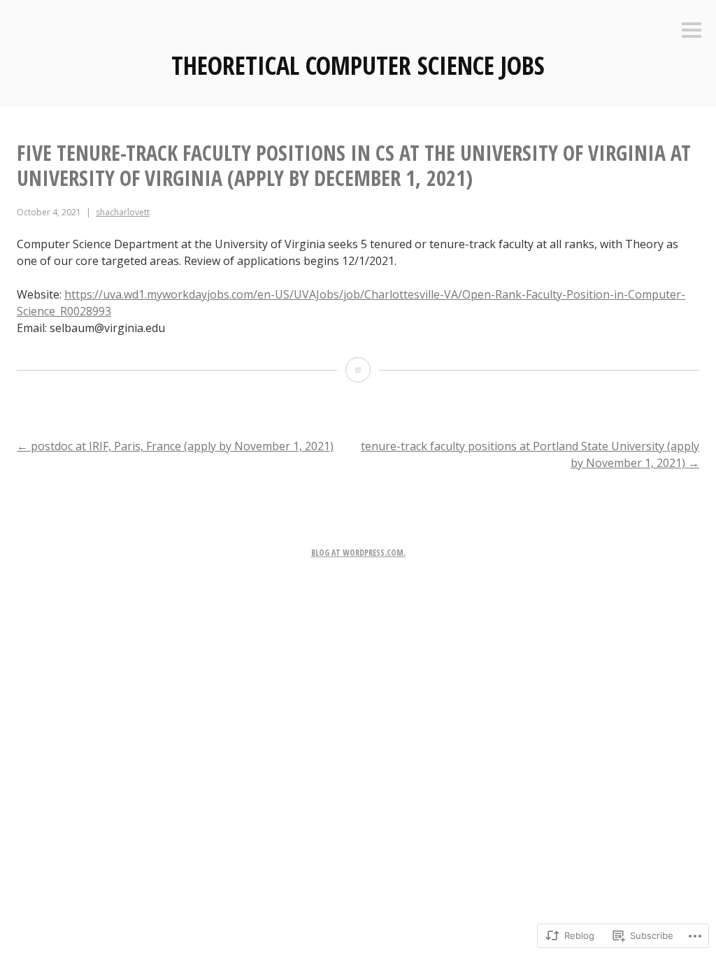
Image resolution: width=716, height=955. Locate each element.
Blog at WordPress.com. (358, 553)
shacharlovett (123, 212)
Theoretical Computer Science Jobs (358, 65)
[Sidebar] (691, 31)
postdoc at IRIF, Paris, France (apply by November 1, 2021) (175, 446)
